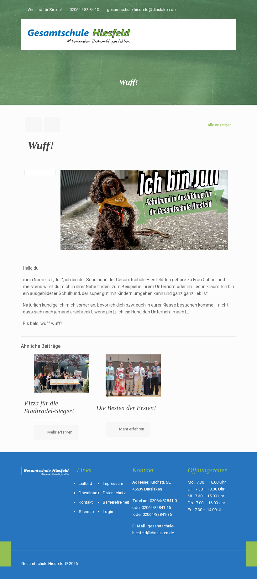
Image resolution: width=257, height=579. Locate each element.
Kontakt (86, 502)
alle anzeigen (220, 125)
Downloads (89, 492)
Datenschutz (114, 492)
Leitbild (85, 483)
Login (108, 511)
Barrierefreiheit (116, 502)
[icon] (224, 10)
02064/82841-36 (157, 514)
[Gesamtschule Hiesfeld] (80, 34)
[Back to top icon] (229, 564)
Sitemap (86, 511)
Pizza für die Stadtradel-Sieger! (49, 407)
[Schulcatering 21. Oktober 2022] (251, 553)
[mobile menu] (225, 34)
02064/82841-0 (163, 500)
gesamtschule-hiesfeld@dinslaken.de (141, 9)
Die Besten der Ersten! (126, 408)
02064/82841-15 (156, 507)
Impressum (113, 483)
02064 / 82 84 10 (84, 9)
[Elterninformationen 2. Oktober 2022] (5, 553)
